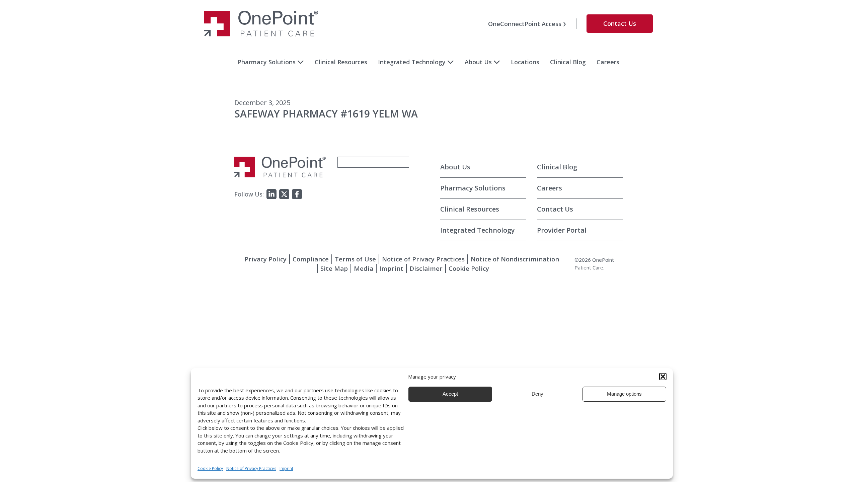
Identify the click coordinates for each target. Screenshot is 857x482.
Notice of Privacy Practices (423, 259)
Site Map (334, 268)
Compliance (311, 259)
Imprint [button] (286, 468)
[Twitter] (284, 194)
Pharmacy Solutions (267, 62)
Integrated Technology (412, 62)
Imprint (391, 268)
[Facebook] (297, 194)
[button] (662, 376)
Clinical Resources (341, 62)
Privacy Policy (265, 259)
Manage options (624, 394)
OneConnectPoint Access (524, 24)
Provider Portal (562, 230)
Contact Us (619, 23)
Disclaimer (426, 268)
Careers (608, 62)
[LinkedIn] (271, 194)
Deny (537, 394)
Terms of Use (355, 259)
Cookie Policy (469, 268)
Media (363, 268)
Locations (525, 62)
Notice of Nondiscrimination (515, 259)
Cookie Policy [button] (210, 468)
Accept (450, 394)
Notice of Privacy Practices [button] (251, 468)
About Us (478, 62)
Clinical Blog (568, 62)
